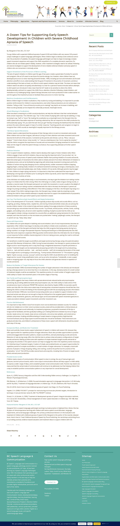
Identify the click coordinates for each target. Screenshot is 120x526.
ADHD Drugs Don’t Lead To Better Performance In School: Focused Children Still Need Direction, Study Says (101, 80)
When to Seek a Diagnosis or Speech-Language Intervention (94, 473)
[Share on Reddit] (68, 435)
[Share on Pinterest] (35, 435)
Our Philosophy (86, 462)
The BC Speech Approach (88, 465)
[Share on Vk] (60, 435)
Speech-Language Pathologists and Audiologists (100, 50)
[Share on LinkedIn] (43, 435)
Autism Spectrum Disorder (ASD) (90, 467)
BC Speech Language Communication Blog (93, 481)
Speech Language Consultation (90, 491)
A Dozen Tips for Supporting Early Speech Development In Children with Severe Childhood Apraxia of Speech (42, 38)
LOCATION (84, 501)
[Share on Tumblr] (52, 435)
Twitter (46, 496)
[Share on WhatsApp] (27, 435)
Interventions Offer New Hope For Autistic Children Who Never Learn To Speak (99, 90)
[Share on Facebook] (11, 435)
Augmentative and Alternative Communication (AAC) (95, 477)
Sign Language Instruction (89, 489)
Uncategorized (12, 45)
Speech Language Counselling (90, 493)
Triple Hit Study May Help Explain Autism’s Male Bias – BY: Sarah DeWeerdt (101, 54)
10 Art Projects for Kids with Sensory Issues (99, 99)
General (91, 119)
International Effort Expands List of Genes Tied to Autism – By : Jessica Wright (101, 59)
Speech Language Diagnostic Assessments (93, 496)
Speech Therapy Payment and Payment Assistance (95, 479)
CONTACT (84, 498)
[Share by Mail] (76, 435)
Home (83, 460)
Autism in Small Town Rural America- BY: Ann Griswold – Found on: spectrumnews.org (100, 64)
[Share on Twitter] (19, 435)
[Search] (116, 21)
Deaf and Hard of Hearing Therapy (91, 470)
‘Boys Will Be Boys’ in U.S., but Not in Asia (99, 86)
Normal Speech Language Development (92, 486)
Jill (19, 424)
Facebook (47, 493)
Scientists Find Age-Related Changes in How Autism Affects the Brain (99, 103)
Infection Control (86, 503)
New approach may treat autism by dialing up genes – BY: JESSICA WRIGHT (100, 69)
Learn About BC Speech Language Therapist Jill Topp (96, 484)
